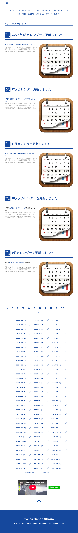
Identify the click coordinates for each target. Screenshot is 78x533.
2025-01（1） (39, 347)
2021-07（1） (57, 405)
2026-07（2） (39, 320)
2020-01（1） (39, 432)
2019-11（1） (21, 437)
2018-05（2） (39, 459)
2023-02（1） (57, 378)
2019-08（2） (21, 441)
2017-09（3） (30, 473)
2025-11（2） (21, 333)
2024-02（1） (21, 365)
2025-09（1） (57, 333)
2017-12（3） (21, 468)
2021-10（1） (57, 401)
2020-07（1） (39, 423)
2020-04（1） (39, 428)
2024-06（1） (56, 356)
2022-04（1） (21, 396)
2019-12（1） (57, 432)
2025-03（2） (56, 342)
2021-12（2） (39, 401)
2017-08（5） (48, 473)
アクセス (49, 14)
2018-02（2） (39, 464)
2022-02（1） (57, 396)
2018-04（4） (56, 459)
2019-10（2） (39, 437)
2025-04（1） (39, 342)
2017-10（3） (57, 468)
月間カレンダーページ (16, 44)
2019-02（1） (21, 450)
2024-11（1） (21, 351)
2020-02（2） (21, 432)
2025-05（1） (21, 342)
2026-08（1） (21, 320)
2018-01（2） (57, 464)
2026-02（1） (21, 329)
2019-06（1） (57, 441)
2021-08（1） (39, 405)
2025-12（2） (57, 329)
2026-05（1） (21, 324)
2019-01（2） (39, 450)
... (69, 308)
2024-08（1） (21, 356)
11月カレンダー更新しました (31, 144)
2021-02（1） (39, 414)
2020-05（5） (21, 428)
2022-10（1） (21, 387)
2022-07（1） (21, 392)
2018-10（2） (21, 455)
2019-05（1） (21, 446)
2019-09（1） (57, 437)
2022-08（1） (57, 387)
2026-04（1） (39, 324)
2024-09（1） (56, 351)
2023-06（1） (57, 374)
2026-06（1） (56, 320)
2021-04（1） (57, 410)
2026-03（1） (57, 324)
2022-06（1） (39, 392)
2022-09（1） (39, 387)
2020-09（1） (56, 419)
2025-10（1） (39, 333)
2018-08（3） (56, 455)
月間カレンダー (46, 10)
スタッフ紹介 (22, 14)
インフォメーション (25, 10)
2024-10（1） (39, 351)
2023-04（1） (39, 378)
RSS (62, 524)
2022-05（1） (57, 392)
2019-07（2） (39, 441)
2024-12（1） (57, 347)
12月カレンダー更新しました (31, 89)
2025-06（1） (57, 338)
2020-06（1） (56, 423)
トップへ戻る (39, 501)
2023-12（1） (57, 365)
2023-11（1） (21, 369)
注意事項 (31, 14)
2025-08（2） (21, 338)
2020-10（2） (39, 419)
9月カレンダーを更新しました (32, 252)
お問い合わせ (40, 14)
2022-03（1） (39, 396)
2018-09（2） (39, 455)
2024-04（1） (39, 360)
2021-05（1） (39, 410)
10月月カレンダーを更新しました (35, 198)
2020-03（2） (56, 428)
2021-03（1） (21, 414)
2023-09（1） (57, 369)
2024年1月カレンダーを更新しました (37, 35)
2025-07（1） (39, 338)
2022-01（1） (21, 401)
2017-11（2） (39, 468)
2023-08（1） (21, 374)
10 (62, 308)
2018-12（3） (57, 450)
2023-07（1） (39, 374)
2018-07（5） (21, 459)
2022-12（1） (39, 383)
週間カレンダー (58, 10)
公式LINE (57, 14)
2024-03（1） (56, 360)
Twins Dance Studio (39, 519)
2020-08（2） (21, 423)
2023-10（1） (39, 369)
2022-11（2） (57, 383)
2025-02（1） (21, 347)
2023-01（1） (21, 383)
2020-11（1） (21, 419)
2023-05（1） (21, 378)
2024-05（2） (21, 360)
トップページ (12, 10)
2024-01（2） (39, 365)
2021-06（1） (21, 410)
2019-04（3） (39, 446)
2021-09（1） (21, 405)
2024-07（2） (39, 356)
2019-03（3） (57, 446)
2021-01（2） (57, 414)
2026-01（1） (39, 329)
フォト (67, 10)
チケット (36, 10)
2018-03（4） (21, 464)
